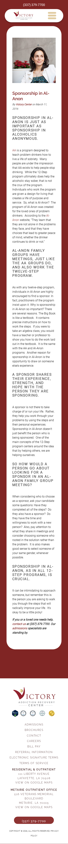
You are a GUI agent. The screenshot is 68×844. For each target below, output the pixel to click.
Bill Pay (33, 746)
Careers (34, 741)
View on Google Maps (33, 782)
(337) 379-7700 (34, 5)
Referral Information (34, 752)
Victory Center (24, 104)
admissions (19, 628)
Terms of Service (34, 763)
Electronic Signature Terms (34, 757)
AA (14, 150)
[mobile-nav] (52, 15)
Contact (34, 735)
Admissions (34, 724)
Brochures (34, 729)
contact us (19, 624)
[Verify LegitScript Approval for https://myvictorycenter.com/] (15, 715)
